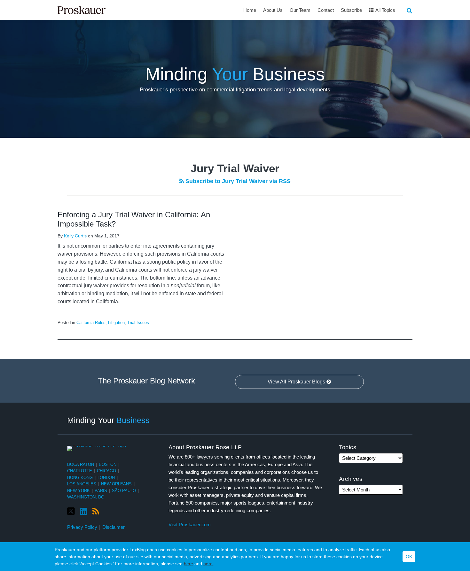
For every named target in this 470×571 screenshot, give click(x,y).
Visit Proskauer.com (189, 524)
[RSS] (95, 511)
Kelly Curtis (75, 235)
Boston (107, 464)
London (106, 477)
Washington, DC (85, 497)
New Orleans (116, 484)
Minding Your (108, 419)
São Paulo (124, 490)
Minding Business (235, 74)
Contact (325, 10)
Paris (101, 490)
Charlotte (79, 470)
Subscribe (351, 10)
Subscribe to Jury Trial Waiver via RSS (237, 181)
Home (249, 10)
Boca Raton (80, 464)
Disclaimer (113, 527)
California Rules (91, 322)
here (188, 563)
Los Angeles (81, 484)
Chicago (106, 470)
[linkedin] (83, 511)
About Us (273, 10)
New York (78, 490)
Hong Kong (80, 477)
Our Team (300, 10)
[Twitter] (71, 511)
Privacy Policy (82, 527)
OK (409, 556)
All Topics (384, 10)
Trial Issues (138, 322)
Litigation (116, 322)
